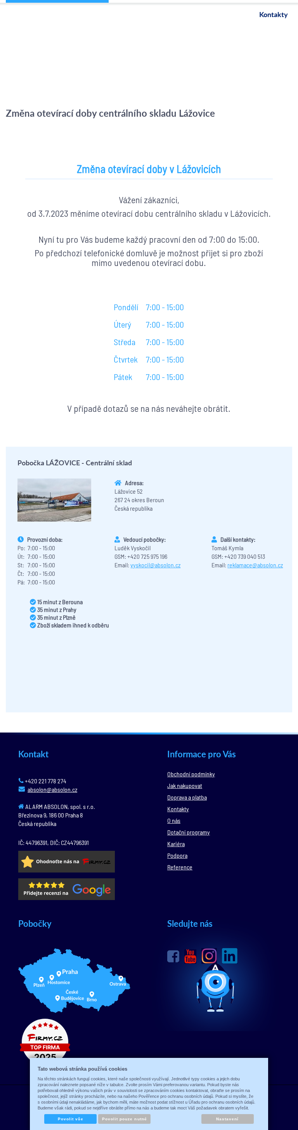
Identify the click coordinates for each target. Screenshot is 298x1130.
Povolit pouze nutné (124, 1119)
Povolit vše (70, 1119)
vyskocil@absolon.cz (155, 564)
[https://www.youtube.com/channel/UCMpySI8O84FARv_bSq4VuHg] (190, 956)
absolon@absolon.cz (52, 789)
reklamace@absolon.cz (255, 564)
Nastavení (227, 1119)
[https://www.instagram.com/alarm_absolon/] (209, 956)
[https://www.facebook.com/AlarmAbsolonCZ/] (173, 956)
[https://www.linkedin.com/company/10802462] (229, 956)
